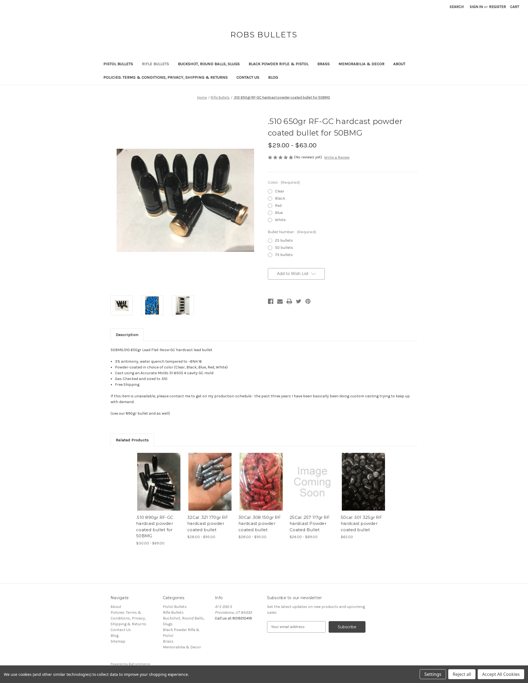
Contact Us (248, 77)
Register (497, 6)
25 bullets (284, 240)
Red (278, 205)
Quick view (159, 482)
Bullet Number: (292, 232)
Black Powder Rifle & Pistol (279, 63)
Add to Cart (363, 486)
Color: (284, 182)
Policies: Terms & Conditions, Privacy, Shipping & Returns (165, 77)
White (280, 219)
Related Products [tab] (132, 439)
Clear (279, 191)
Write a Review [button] (337, 157)
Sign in (476, 6)
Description (127, 334)
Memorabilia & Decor (361, 63)
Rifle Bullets (155, 63)
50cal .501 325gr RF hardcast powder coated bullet (361, 523)
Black (280, 198)
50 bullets (284, 247)
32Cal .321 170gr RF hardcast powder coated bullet (207, 523)
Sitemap (118, 641)
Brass (323, 63)
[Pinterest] (308, 301)
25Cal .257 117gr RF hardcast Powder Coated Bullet (310, 523)
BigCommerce (139, 664)
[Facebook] (270, 301)
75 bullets (284, 254)
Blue (279, 212)
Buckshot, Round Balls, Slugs (209, 63)
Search (457, 6)
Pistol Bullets (118, 63)
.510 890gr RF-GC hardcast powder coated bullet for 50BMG (154, 527)
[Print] (289, 301)
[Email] (280, 301)
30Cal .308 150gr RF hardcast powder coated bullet (259, 523)
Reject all (462, 674)
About (399, 63)
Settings (432, 674)
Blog (273, 77)
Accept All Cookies (501, 674)
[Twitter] (298, 301)
